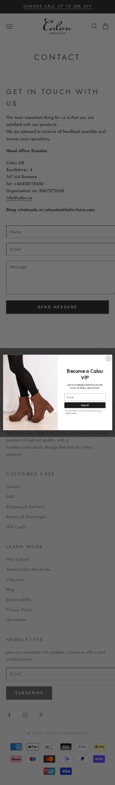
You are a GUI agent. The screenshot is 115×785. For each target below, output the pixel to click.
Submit (85, 405)
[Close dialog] (108, 358)
